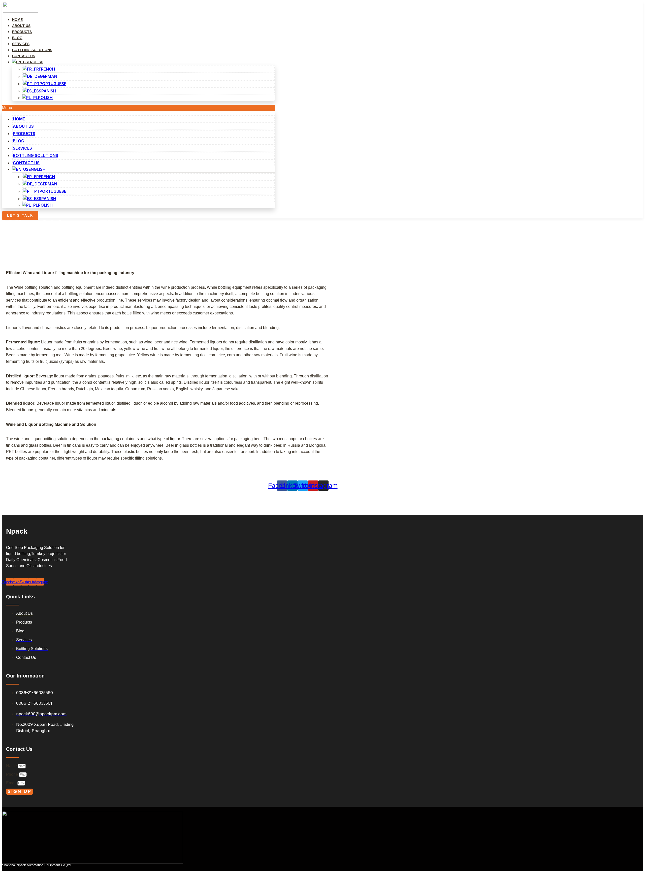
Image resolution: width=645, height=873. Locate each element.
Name (12, 766)
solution (28, 242)
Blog (18, 140)
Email (11, 783)
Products (24, 133)
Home (19, 118)
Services (22, 148)
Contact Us (26, 162)
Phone (12, 774)
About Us (23, 126)
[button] (138, 108)
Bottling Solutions (35, 155)
